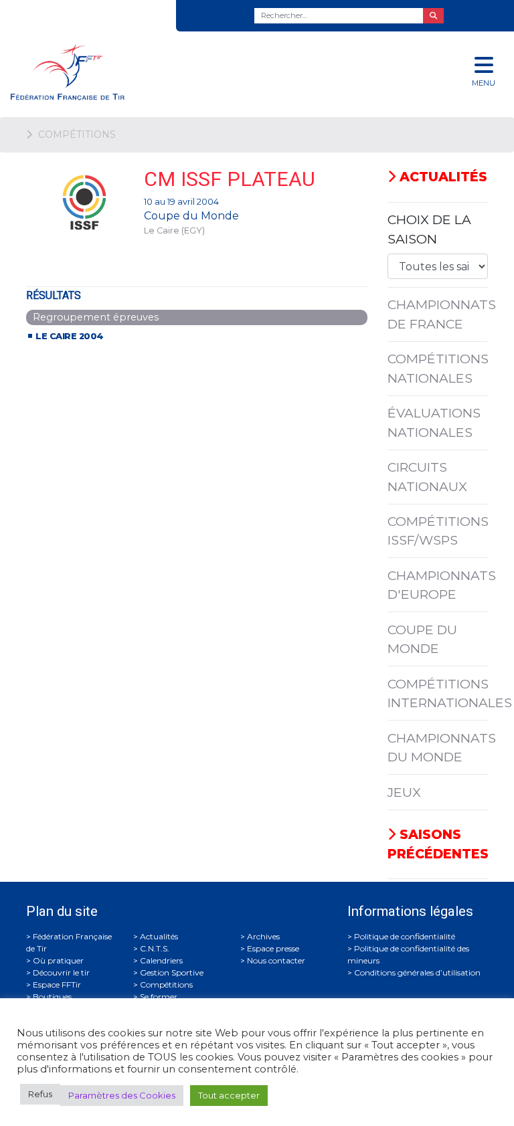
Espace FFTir (57, 984)
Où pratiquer (58, 960)
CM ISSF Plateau (229, 179)
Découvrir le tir (61, 972)
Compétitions (166, 984)
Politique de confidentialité (404, 936)
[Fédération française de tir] (171, 71)
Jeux (404, 792)
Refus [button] (40, 1094)
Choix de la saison (429, 229)
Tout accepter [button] (229, 1095)
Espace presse (273, 948)
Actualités (441, 177)
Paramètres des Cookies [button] (121, 1095)
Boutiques (52, 997)
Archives (263, 936)
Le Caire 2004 (69, 336)
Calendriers (161, 960)
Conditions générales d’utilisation (417, 972)
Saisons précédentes (438, 844)
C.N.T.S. (154, 948)
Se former (158, 997)
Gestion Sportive (171, 972)
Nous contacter (276, 960)
